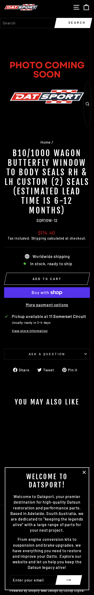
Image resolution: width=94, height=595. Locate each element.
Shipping (39, 238)
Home (45, 142)
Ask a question (47, 354)
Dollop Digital (74, 591)
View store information (29, 331)
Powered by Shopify (25, 591)
